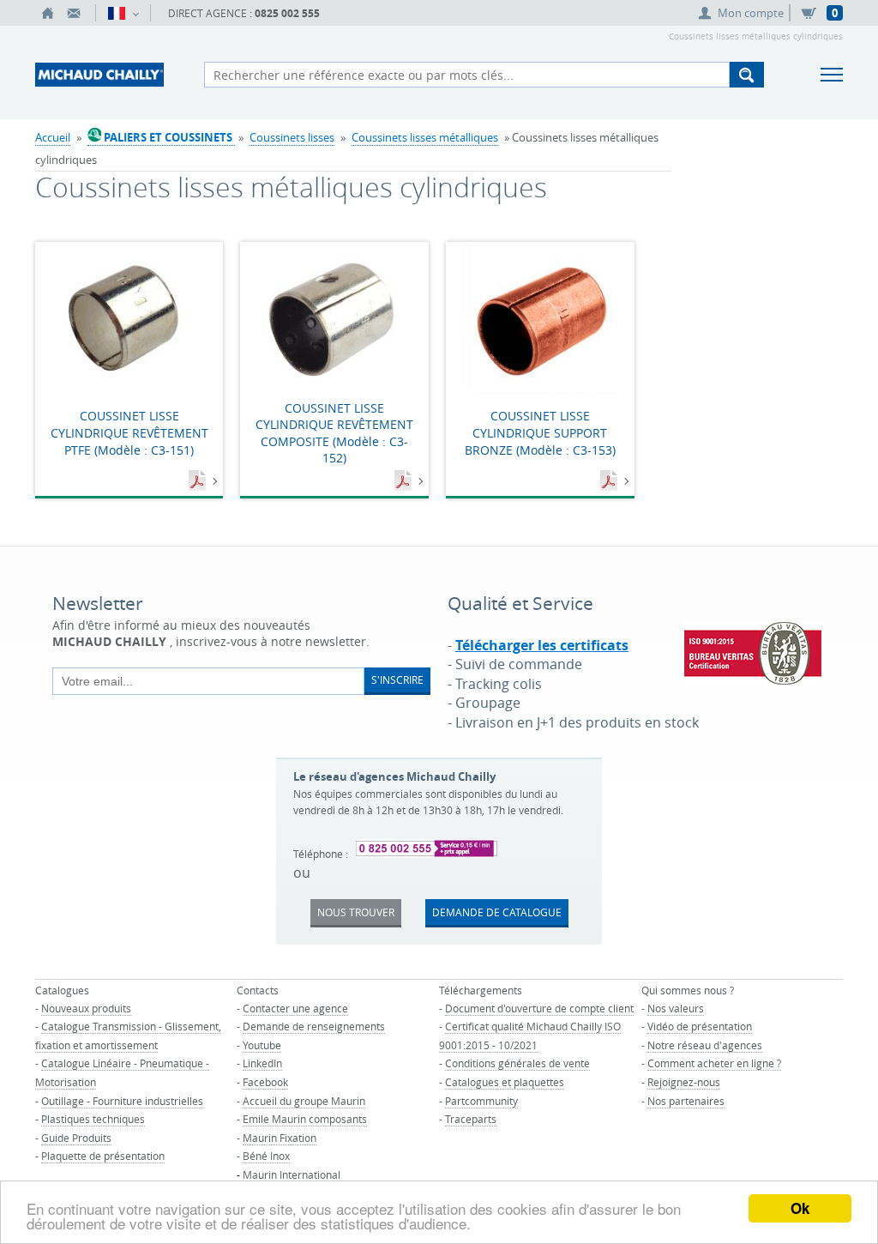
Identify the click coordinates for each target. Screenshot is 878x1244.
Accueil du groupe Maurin (304, 1101)
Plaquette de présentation (103, 1155)
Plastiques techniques (93, 1119)
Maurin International (291, 1174)
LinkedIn (262, 1063)
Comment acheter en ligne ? (714, 1063)
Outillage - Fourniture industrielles (122, 1101)
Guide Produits (76, 1137)
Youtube (262, 1045)
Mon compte (751, 13)
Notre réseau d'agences (704, 1045)
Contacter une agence (295, 1008)
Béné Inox (266, 1155)
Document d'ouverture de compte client (539, 1008)
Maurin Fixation (279, 1137)
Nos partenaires (686, 1101)
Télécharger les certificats (541, 645)
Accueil (52, 137)
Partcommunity (481, 1101)
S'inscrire (397, 679)
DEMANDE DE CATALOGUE (497, 912)
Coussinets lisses (292, 137)
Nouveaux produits (86, 1008)
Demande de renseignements (314, 1026)
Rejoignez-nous (683, 1082)
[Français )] (123, 13)
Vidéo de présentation (699, 1026)
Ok (800, 1208)
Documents (199, 481)
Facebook (265, 1082)
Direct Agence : (244, 13)
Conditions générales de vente (517, 1063)
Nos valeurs (675, 1008)
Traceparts (470, 1119)
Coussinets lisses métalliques (425, 137)
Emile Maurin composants (305, 1119)
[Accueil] (48, 13)
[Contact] (74, 13)
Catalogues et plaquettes (504, 1082)
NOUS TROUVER (355, 912)
